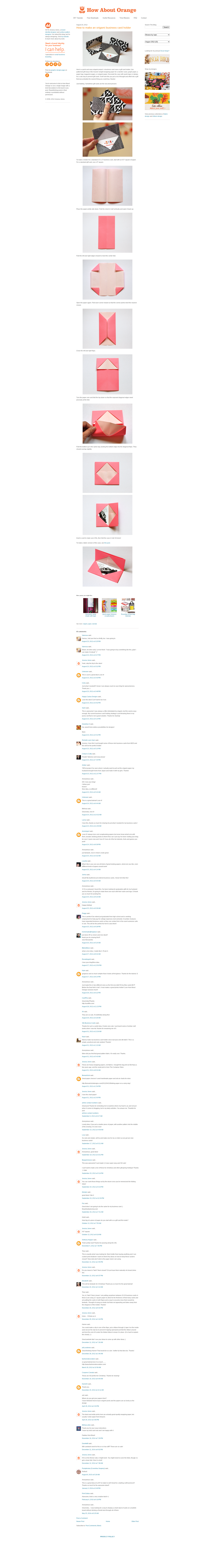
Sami (83, 708)
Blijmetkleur (86, 948)
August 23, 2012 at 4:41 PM (91, 735)
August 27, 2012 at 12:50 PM (91, 965)
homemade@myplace (89, 932)
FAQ (135, 18)
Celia (84, 683)
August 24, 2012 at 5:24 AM (91, 792)
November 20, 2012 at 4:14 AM (92, 1287)
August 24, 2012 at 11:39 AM (91, 826)
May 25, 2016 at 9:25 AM (90, 1513)
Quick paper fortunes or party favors (109, 615)
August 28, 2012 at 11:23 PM (91, 1006)
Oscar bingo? (164, 51)
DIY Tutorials (78, 18)
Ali (83, 1011)
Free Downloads (93, 18)
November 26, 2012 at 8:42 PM (92, 1308)
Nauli (84, 1037)
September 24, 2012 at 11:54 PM (93, 1198)
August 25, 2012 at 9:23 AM (91, 897)
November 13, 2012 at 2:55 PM (92, 1262)
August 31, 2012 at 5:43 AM (91, 1056)
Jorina (84, 875)
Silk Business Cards (89, 1023)
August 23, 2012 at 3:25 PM (91, 641)
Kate (83, 970)
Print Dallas (86, 1493)
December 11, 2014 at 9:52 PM (92, 1449)
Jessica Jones (87, 660)
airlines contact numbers (90, 1113)
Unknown (85, 671)
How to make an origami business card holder (103, 27)
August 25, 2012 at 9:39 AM (91, 908)
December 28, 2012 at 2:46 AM (92, 1354)
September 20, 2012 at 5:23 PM (92, 1187)
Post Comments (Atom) (93, 1525)
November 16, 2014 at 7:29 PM (92, 1438)
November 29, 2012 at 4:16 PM (92, 1319)
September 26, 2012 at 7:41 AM (92, 1212)
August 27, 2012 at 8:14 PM (91, 977)
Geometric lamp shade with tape (90, 615)
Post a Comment (82, 1518)
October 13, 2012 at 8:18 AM (91, 1234)
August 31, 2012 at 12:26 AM (91, 1031)
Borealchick (86, 1075)
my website (65, 36)
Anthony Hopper (87, 1240)
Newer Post (80, 1521)
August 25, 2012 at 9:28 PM (91, 927)
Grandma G (86, 724)
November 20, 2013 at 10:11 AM (93, 1390)
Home (108, 1521)
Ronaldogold (86, 959)
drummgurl (85, 831)
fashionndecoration (88, 1359)
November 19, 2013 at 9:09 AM (92, 1379)
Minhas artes (86, 1425)
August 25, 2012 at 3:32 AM (91, 856)
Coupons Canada (88, 1372)
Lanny (84, 820)
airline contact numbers (90, 1103)
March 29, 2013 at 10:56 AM (91, 1367)
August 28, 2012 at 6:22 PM (91, 993)
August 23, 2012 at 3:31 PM (91, 666)
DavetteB (85, 1443)
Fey (83, 1203)
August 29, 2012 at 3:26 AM (91, 1018)
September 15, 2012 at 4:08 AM (92, 1130)
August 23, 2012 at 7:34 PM (91, 760)
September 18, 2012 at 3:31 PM (92, 1155)
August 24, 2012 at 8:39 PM (91, 844)
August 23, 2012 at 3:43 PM (91, 678)
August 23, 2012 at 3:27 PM (91, 655)
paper (89, 624)
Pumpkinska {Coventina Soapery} (93, 1468)
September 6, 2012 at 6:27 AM (92, 1116)
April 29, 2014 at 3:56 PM (90, 1420)
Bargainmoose (87, 1160)
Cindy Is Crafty (87, 754)
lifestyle (84, 1192)
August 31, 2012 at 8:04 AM (91, 1070)
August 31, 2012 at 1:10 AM (91, 1045)
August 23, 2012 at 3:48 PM (91, 691)
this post (107, 543)
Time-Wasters (125, 18)
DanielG (85, 1384)
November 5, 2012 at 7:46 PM (92, 1246)
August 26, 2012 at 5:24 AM (91, 943)
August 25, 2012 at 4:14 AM (91, 869)
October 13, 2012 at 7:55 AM (91, 1223)
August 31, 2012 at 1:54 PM (91, 1086)
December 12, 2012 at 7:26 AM (92, 1342)
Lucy (83, 1135)
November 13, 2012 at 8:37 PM (92, 1276)
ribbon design (157, 116)
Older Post (135, 1521)
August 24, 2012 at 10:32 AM (91, 815)
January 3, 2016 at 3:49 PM (91, 1488)
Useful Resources (109, 18)
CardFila (85, 998)
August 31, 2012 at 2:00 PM (91, 1097)
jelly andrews (86, 1347)
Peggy (84, 913)
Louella (84, 861)
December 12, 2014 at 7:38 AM (92, 1463)
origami (85, 624)
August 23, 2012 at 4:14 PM (91, 719)
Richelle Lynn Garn (88, 740)
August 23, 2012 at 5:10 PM (91, 748)
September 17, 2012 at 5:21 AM (92, 1143)
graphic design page (58, 70)
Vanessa (85, 635)
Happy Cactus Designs (90, 696)
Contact (144, 18)
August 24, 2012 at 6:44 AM (91, 803)
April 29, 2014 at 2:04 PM (90, 1406)
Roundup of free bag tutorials (128, 615)
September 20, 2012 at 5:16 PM (92, 1173)
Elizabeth (85, 1281)
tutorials (94, 624)
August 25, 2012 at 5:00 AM (91, 881)
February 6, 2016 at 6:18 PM (91, 1499)
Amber (84, 765)
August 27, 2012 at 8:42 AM (91, 954)
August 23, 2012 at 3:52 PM (91, 703)
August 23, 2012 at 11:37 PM (91, 774)
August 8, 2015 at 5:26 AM (91, 1475)
